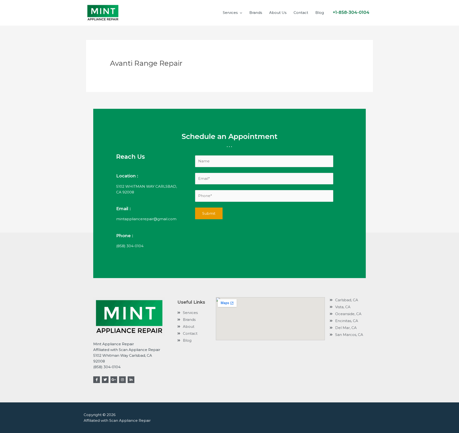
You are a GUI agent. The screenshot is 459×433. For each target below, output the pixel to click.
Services (230, 12)
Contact (301, 12)
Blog (319, 12)
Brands (255, 12)
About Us (277, 12)
